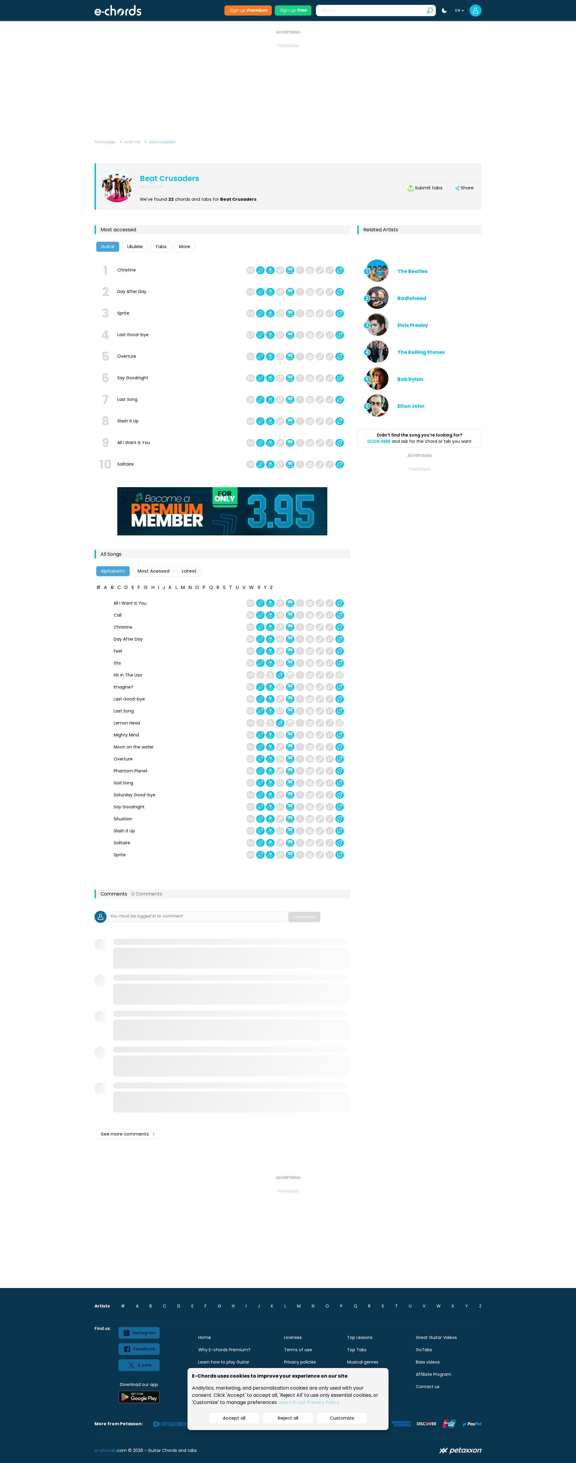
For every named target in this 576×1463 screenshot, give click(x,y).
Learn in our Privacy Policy (308, 1402)
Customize (342, 1418)
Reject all (288, 1418)
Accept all (234, 1418)
